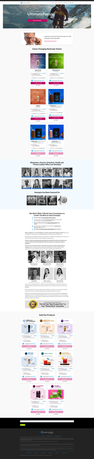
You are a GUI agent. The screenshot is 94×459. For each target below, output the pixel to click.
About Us (42, 435)
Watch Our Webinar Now (50, 41)
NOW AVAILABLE (37, 20)
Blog (38, 435)
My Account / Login (58, 435)
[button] (4, 16)
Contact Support (49, 435)
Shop (34, 435)
